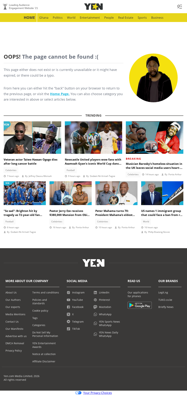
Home (29, 17)
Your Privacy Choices (97, 393)
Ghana (43, 18)
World (71, 18)
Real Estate (125, 18)
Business (157, 18)
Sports (142, 18)
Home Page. (60, 94)
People (109, 18)
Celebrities (10, 170)
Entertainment (90, 18)
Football (71, 170)
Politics (58, 18)
